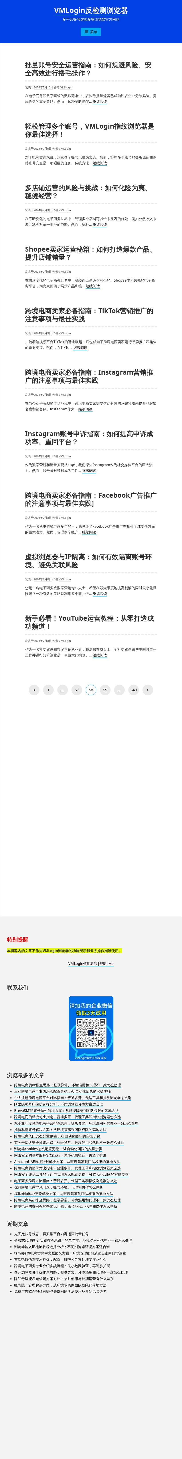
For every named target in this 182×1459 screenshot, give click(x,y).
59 (106, 691)
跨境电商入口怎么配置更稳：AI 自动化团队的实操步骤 (57, 1136)
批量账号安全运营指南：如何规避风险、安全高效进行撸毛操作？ (88, 68)
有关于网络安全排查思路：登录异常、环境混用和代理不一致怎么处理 (69, 1142)
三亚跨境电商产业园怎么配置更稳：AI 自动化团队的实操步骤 (62, 1091)
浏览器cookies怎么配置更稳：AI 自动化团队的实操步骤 (58, 1148)
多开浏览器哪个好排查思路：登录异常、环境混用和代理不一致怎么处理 (71, 1272)
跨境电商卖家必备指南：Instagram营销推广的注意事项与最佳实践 (89, 376)
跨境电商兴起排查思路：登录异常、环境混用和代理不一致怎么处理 (67, 1200)
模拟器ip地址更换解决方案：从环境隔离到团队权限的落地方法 (63, 1193)
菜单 (93, 31)
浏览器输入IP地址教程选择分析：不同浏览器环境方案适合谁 (62, 1246)
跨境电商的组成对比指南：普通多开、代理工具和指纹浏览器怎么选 (67, 1116)
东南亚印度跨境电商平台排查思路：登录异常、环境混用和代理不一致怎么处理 (76, 1123)
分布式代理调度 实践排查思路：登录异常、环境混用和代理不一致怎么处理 (73, 1240)
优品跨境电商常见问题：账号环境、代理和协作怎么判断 (58, 1187)
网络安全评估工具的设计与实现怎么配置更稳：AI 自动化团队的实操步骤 (71, 1174)
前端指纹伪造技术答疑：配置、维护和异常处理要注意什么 (60, 1259)
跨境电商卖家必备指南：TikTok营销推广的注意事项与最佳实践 (89, 314)
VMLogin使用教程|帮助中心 (91, 963)
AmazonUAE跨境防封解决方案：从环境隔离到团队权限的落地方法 (67, 1161)
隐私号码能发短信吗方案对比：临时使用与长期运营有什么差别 (64, 1278)
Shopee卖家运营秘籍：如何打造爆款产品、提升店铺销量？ (90, 253)
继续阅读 (100, 101)
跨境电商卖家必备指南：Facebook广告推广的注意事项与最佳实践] (91, 499)
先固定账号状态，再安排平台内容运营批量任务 (51, 1233)
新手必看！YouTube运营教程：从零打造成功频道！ (89, 622)
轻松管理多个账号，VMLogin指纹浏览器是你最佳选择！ (89, 130)
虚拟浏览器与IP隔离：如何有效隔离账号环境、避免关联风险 (88, 560)
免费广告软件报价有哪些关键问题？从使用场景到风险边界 (60, 1291)
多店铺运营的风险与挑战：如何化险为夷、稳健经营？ (88, 191)
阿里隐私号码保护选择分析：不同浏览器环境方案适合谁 (58, 1104)
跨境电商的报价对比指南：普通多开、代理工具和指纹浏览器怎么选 (67, 1168)
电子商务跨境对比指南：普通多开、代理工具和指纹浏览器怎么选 (65, 1180)
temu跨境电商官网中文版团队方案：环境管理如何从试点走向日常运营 (70, 1253)
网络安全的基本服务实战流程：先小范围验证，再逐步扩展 (60, 1155)
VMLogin (66, 87)
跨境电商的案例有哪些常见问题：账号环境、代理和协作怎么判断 (65, 1206)
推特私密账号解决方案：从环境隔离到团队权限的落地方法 (60, 1129)
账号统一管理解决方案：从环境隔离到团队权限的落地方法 (60, 1285)
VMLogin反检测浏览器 (91, 10)
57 (77, 691)
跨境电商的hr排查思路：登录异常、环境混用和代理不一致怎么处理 (67, 1085)
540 (134, 691)
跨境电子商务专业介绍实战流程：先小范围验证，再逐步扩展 (62, 1265)
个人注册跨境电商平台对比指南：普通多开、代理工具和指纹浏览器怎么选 (72, 1097)
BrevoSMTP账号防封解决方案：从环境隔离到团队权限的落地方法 (66, 1110)
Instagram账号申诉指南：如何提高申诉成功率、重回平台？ (89, 437)
